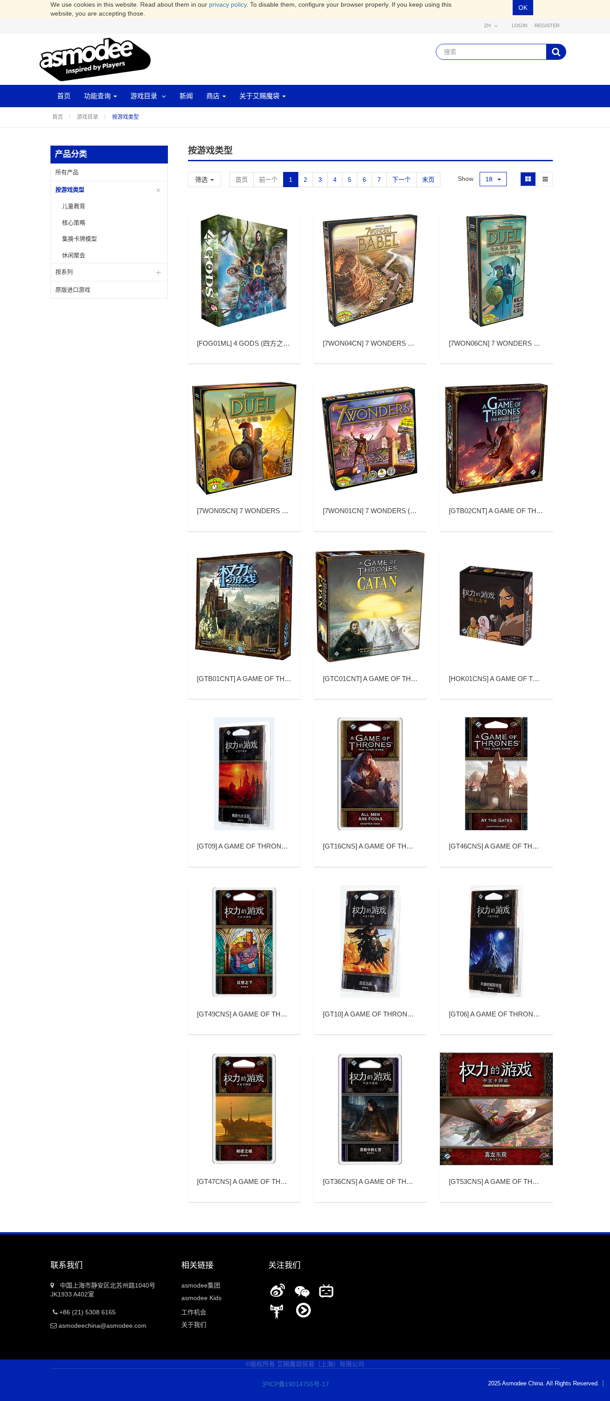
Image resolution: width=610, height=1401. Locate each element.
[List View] (545, 179)
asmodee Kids (201, 1297)
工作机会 (193, 1312)
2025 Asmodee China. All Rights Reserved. (543, 1383)
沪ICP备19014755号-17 (289, 1384)
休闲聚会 (73, 255)
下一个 (401, 179)
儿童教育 (73, 206)
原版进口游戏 (72, 289)
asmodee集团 (200, 1285)
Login (519, 25)
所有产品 (67, 172)
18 (489, 179)
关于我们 (193, 1324)
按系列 (64, 271)
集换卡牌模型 (79, 238)
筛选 (202, 179)
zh (488, 25)
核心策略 (73, 222)
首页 (57, 117)
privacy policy (228, 4)
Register (547, 25)
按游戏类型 (125, 117)
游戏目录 (87, 117)
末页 (428, 179)
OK (522, 7)
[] (262, 343)
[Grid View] (528, 179)
